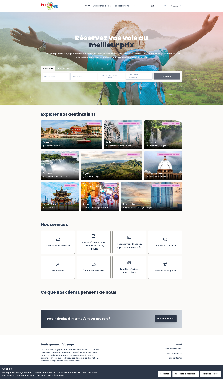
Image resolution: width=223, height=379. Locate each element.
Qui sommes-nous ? (102, 6)
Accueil (87, 5)
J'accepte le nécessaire (186, 373)
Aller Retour (48, 68)
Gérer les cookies (210, 373)
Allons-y (166, 76)
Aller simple (63, 68)
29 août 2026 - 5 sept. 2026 (110, 76)
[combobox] (176, 6)
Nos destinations (121, 6)
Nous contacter (165, 318)
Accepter (164, 373)
